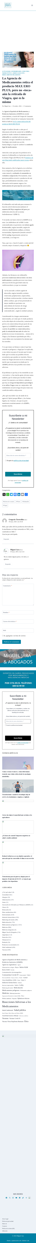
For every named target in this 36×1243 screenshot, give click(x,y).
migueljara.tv (6, 935)
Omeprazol (5, 940)
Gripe (18, 980)
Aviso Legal (5, 1219)
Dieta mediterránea (7, 912)
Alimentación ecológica (8, 967)
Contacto (4, 1226)
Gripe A (23, 980)
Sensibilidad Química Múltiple (10, 1015)
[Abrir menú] (32, 5)
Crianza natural (22, 975)
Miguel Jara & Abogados (9, 932)
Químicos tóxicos (23, 998)
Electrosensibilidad (6, 977)
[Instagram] (13, 1197)
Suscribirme (18, 474)
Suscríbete (18, 738)
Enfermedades (16, 71)
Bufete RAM (24, 967)
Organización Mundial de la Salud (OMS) (11, 996)
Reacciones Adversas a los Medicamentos (16, 1004)
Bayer (17, 967)
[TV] (29, 1197)
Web (4, 630)
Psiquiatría (14, 998)
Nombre (6, 612)
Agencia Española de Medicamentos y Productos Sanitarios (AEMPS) (14, 961)
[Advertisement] (18, 30)
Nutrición (5, 937)
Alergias (4, 897)
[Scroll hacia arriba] (33, 1227)
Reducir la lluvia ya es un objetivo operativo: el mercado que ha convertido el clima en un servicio (18, 857)
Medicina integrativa (8, 930)
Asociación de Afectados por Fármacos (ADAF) (16, 905)
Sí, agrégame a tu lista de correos (14, 636)
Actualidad (6, 71)
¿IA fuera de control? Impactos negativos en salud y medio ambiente (16, 837)
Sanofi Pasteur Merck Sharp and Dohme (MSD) (12, 1013)
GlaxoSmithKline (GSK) (9, 980)
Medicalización (18, 73)
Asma (4, 902)
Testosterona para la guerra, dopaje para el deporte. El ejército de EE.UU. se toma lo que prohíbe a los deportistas (16, 879)
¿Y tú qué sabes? (7, 892)
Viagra (5, 505)
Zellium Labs (25, 1240)
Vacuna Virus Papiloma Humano (13, 1021)
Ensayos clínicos (14, 977)
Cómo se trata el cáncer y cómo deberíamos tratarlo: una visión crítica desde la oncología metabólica (16, 774)
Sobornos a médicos (23, 1015)
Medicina (5, 927)
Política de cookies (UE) (8, 1228)
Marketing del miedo (8, 920)
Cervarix (12, 970)
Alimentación (6, 900)
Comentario (7, 586)
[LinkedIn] (19, 1197)
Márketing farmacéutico (15, 993)
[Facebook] (6, 1197)
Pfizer (18, 501)
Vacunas (4, 950)
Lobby (21, 985)
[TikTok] (23, 1197)
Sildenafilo (25, 501)
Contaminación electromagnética (11, 972)
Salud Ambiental (7, 1010)
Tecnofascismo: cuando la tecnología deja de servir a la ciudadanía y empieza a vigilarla (16, 796)
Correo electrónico (10, 621)
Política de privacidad (7, 1221)
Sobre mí (4, 1223)
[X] (9, 1197)
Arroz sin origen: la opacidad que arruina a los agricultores (17, 816)
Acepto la (17, 460)
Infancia (20, 982)
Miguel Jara (15, 550)
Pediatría (4, 942)
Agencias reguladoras (9, 965)
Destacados (5, 910)
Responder (6, 539)
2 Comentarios (27, 106)
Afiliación (4, 1231)
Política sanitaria (6, 998)
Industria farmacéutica (8, 917)
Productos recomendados (9, 945)
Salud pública (20, 1010)
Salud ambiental (7, 947)
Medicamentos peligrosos (11, 75)
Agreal (18, 964)
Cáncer (4, 907)
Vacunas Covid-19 (14, 1018)
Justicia (16, 985)
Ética (26, 1021)
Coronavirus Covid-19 (10, 975)
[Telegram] (26, 1197)
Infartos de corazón (8, 501)
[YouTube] (16, 1197)
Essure (20, 977)
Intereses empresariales (8, 985)
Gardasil (25, 977)
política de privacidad (21, 460)
